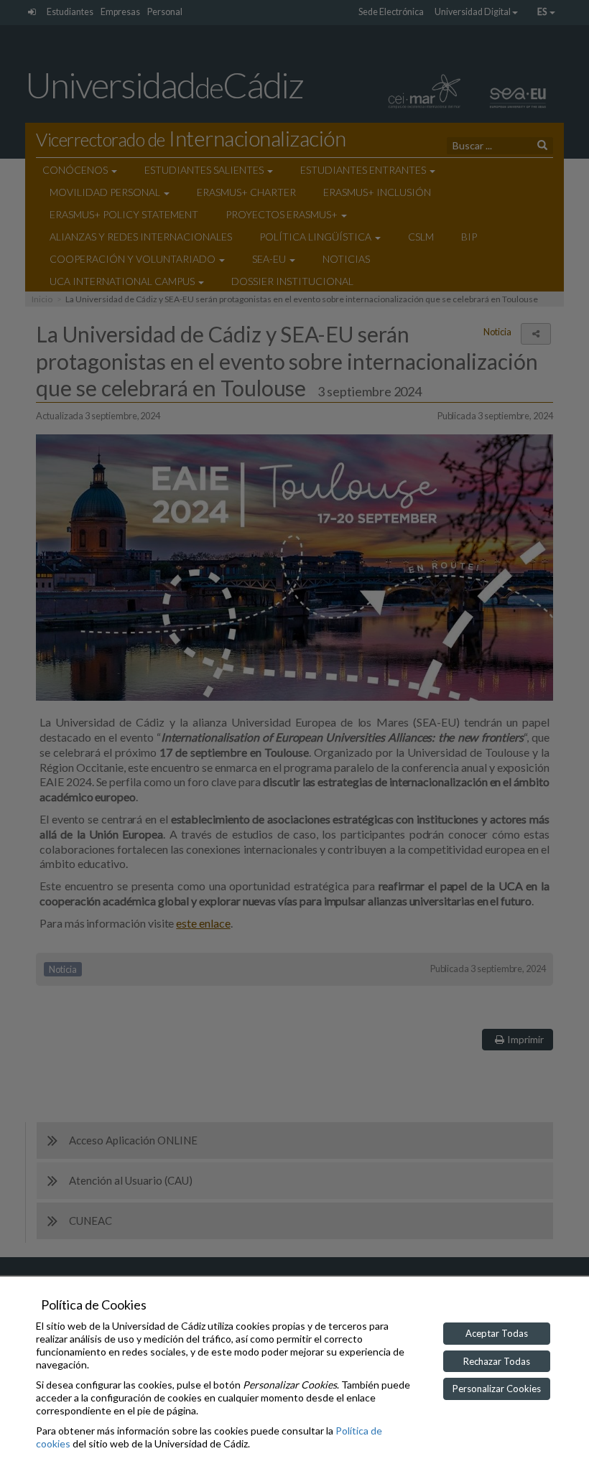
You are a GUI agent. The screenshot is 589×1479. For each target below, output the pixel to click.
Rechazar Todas (496, 1361)
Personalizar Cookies (497, 1388)
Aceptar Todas (496, 1333)
